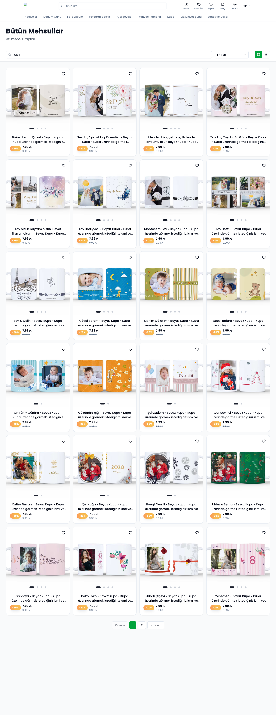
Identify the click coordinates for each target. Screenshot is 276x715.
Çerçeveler (125, 17)
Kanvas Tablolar (150, 17)
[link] (38, 112)
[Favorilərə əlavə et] (63, 74)
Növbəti (156, 625)
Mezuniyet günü (191, 17)
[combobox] (232, 54)
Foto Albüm (75, 17)
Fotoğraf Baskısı (100, 17)
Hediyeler (31, 17)
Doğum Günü (52, 17)
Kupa (170, 17)
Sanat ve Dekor (218, 17)
